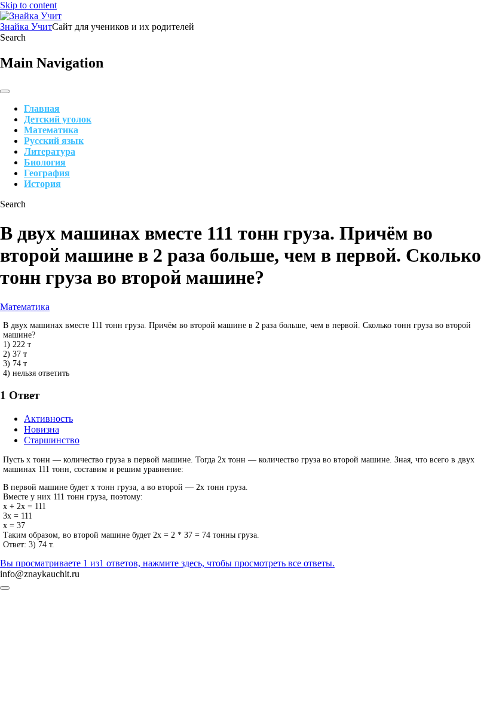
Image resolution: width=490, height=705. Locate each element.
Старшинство (51, 440)
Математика (51, 130)
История (42, 184)
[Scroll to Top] (5, 588)
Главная (42, 108)
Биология (45, 162)
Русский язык (54, 141)
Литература (49, 151)
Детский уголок (57, 119)
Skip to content (28, 5)
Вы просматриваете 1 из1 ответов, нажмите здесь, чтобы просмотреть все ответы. (167, 563)
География (47, 173)
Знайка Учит (26, 27)
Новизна (41, 429)
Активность (48, 418)
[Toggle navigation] (5, 91)
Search (13, 37)
